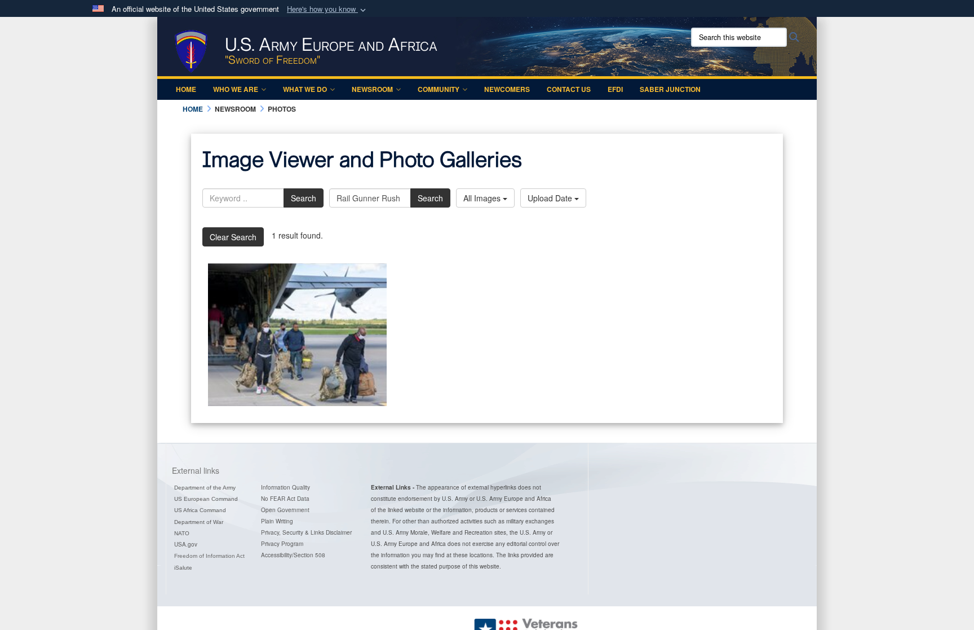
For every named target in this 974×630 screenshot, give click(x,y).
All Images (483, 198)
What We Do (305, 89)
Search (303, 198)
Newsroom (372, 89)
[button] (327, 9)
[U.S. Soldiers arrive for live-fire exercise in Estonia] (297, 334)
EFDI (615, 89)
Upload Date (551, 198)
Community (438, 89)
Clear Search (233, 237)
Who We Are (235, 89)
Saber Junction (670, 89)
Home (186, 89)
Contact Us (569, 89)
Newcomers (507, 89)
